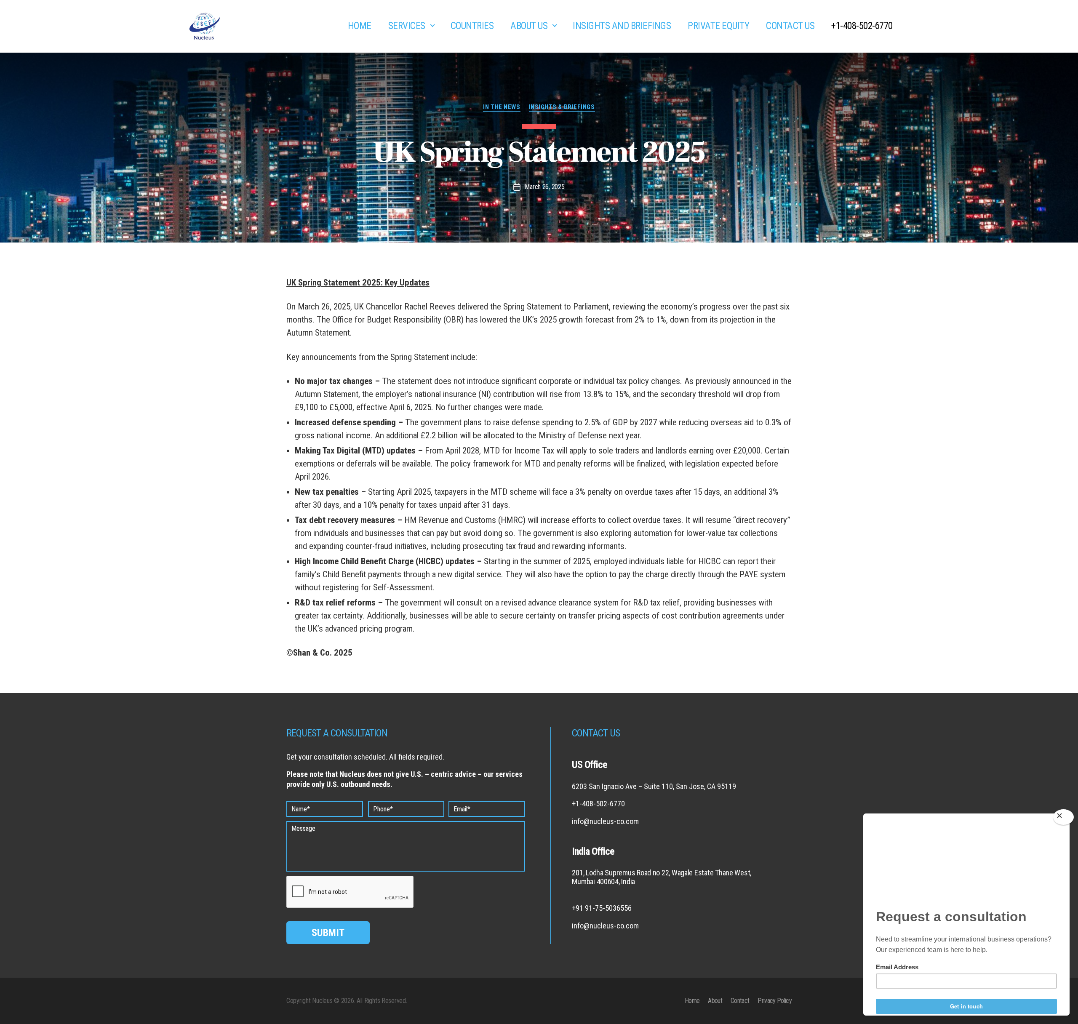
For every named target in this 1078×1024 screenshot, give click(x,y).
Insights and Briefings (622, 26)
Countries (472, 26)
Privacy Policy (775, 1001)
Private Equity (718, 26)
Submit (328, 933)
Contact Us (790, 26)
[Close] (1063, 817)
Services (406, 26)
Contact (740, 1001)
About (715, 1001)
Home (359, 26)
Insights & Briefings (562, 107)
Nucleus (322, 1001)
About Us (528, 26)
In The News (501, 107)
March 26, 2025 (544, 187)
